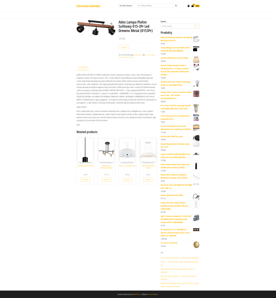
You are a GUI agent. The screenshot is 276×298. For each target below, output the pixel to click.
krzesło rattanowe (123, 57)
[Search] (197, 26)
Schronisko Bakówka (88, 6)
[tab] (85, 67)
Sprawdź (123, 47)
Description (83, 67)
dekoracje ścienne (150, 55)
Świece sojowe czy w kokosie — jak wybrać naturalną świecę (180, 257)
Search (163, 21)
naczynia (130, 57)
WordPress (137, 294)
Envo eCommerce (152, 294)
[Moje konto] (188, 5)
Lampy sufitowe (138, 55)
